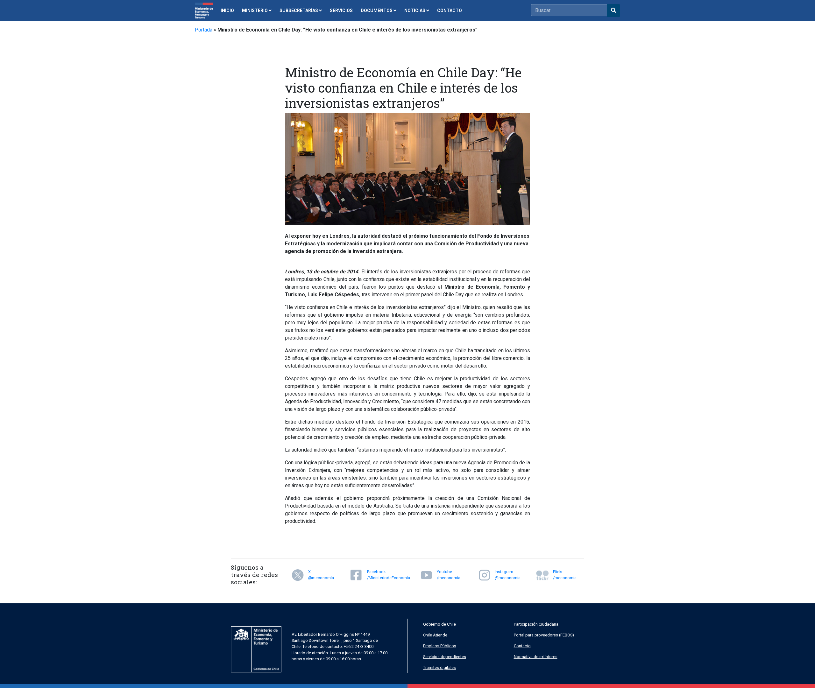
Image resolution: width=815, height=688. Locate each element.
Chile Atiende (435, 635)
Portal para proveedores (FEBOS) (544, 635)
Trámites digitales (439, 667)
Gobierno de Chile (439, 624)
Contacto (522, 645)
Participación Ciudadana (536, 624)
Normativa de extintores (535, 656)
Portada (203, 30)
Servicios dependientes (444, 656)
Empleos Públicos (439, 645)
